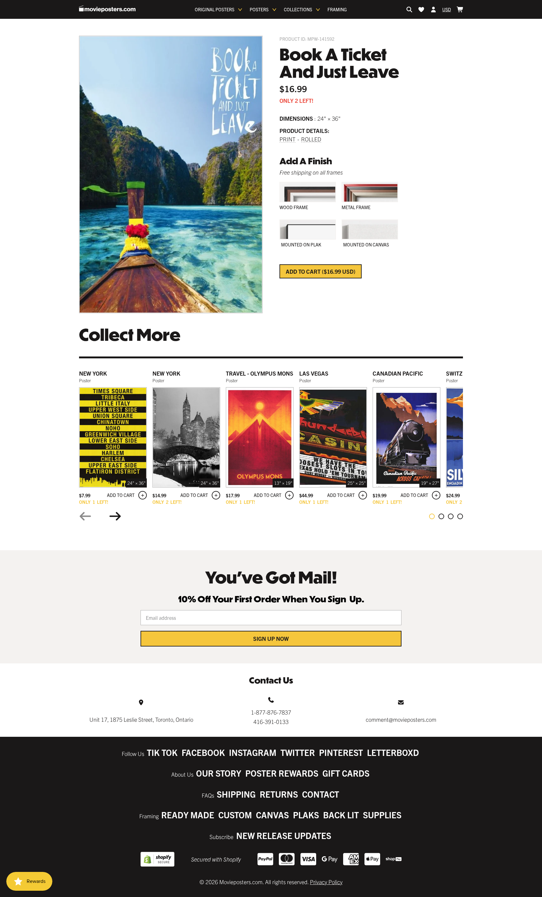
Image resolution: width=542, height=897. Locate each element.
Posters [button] (259, 9)
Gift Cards (345, 773)
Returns (279, 794)
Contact (320, 794)
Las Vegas (313, 373)
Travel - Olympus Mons (259, 373)
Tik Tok (162, 752)
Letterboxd (393, 752)
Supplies (382, 814)
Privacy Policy (326, 881)
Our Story (218, 773)
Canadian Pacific (398, 373)
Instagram (252, 752)
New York (93, 373)
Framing (337, 9)
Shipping (236, 794)
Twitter (297, 752)
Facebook (203, 752)
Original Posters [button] (214, 9)
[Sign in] (433, 9)
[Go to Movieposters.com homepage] (107, 8)
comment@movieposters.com (401, 719)
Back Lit (341, 814)
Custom (235, 814)
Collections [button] (298, 9)
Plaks (306, 814)
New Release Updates (283, 835)
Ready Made (187, 814)
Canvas (272, 814)
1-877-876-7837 (271, 712)
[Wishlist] (421, 9)
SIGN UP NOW (271, 638)
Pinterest (341, 752)
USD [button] (446, 9)
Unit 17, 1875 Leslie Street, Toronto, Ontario (141, 719)
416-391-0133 (271, 721)
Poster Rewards (281, 773)
